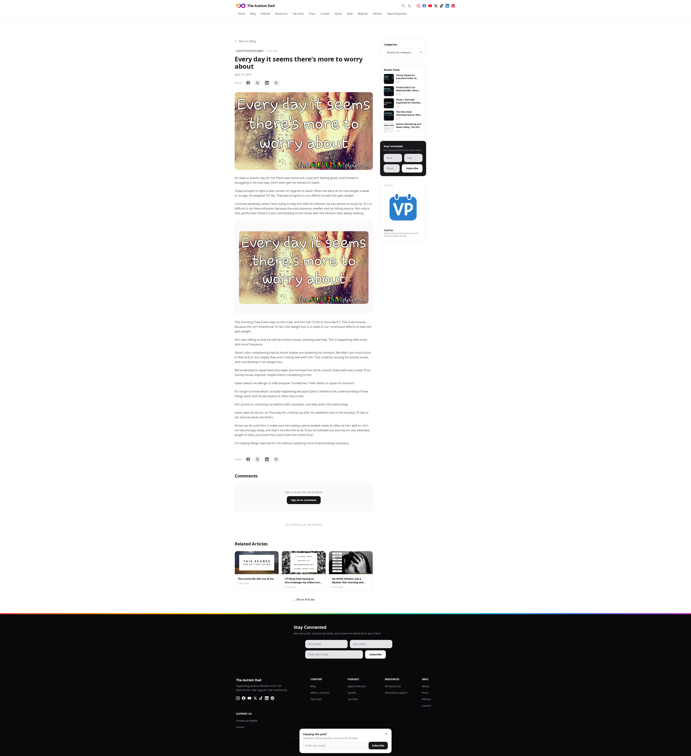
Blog (253, 13)
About (338, 13)
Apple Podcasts (357, 686)
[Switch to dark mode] (410, 6)
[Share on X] (257, 82)
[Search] (403, 6)
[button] (304, 131)
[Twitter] (436, 6)
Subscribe (412, 168)
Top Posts (298, 13)
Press (312, 13)
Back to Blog (247, 41)
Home (241, 13)
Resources (281, 13)
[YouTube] (430, 6)
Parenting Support (396, 692)
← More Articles (304, 599)
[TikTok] (441, 6)
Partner (377, 13)
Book (350, 13)
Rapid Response (397, 13)
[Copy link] (276, 82)
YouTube (353, 699)
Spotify (352, 692)
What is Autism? (320, 692)
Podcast (265, 13)
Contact (325, 13)
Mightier (363, 13)
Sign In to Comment (303, 500)
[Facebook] (424, 6)
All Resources (393, 686)
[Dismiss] (386, 734)
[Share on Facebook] (248, 82)
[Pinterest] (453, 6)
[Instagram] (418, 6)
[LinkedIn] (447, 6)
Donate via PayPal (246, 720)
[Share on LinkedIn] (266, 82)
